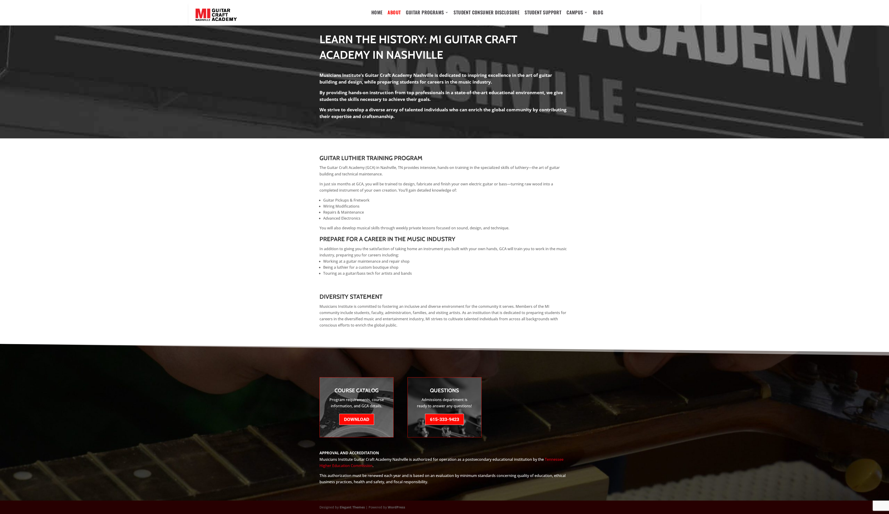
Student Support (543, 13)
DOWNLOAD (356, 419)
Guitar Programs (425, 13)
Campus (575, 13)
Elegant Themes (352, 507)
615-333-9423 (444, 419)
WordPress (396, 507)
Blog (598, 13)
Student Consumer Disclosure (487, 13)
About (394, 13)
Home (377, 13)
